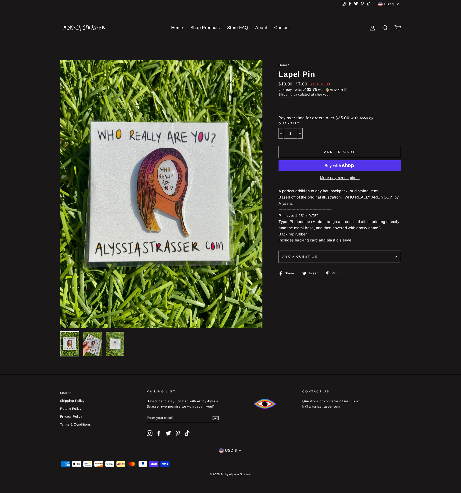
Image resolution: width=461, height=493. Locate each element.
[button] (340, 89)
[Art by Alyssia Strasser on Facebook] (159, 433)
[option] (161, 194)
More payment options (340, 178)
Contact (282, 27)
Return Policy (70, 408)
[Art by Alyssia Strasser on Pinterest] (178, 433)
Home (177, 27)
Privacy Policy (71, 416)
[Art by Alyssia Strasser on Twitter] (168, 433)
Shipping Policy (72, 401)
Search (65, 393)
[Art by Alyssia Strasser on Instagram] (149, 433)
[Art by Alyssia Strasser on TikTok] (187, 433)
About (261, 27)
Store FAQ (237, 27)
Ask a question (300, 256)
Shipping (285, 94)
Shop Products (205, 27)
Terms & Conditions (75, 424)
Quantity (289, 123)
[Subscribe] (215, 418)
